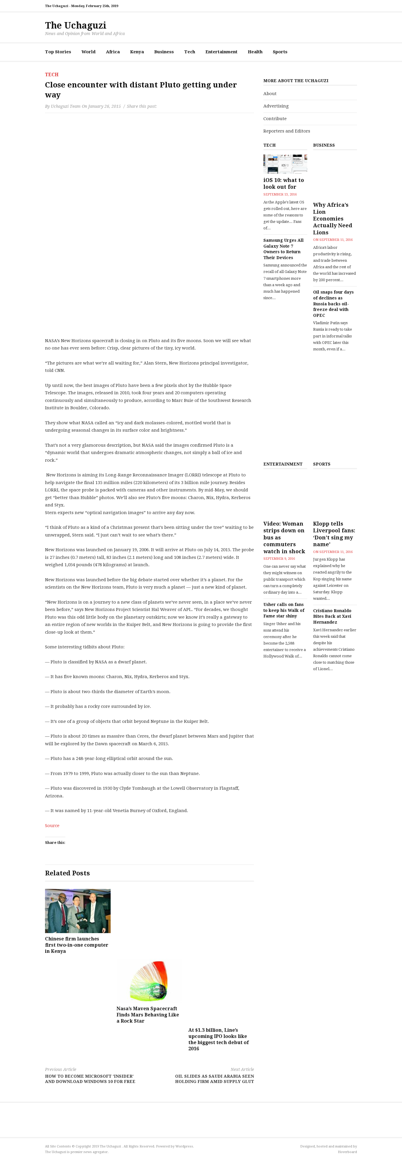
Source (52, 825)
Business (164, 51)
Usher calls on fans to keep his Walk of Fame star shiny (283, 610)
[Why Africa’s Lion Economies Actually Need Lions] (335, 176)
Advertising (276, 106)
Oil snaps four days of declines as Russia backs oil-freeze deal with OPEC (333, 303)
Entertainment (221, 51)
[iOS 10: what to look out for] (285, 164)
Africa (113, 51)
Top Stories (58, 51)
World (89, 51)
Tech (189, 51)
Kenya (137, 51)
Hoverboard (347, 1152)
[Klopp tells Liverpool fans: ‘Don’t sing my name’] (335, 495)
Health (255, 51)
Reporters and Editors (286, 131)
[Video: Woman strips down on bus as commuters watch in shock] (285, 495)
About (270, 93)
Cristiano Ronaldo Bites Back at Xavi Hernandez (332, 616)
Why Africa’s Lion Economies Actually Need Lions (332, 219)
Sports (280, 51)
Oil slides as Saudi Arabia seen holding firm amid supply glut (214, 1075)
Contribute (275, 118)
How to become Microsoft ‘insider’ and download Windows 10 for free (90, 1075)
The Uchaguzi (76, 25)
